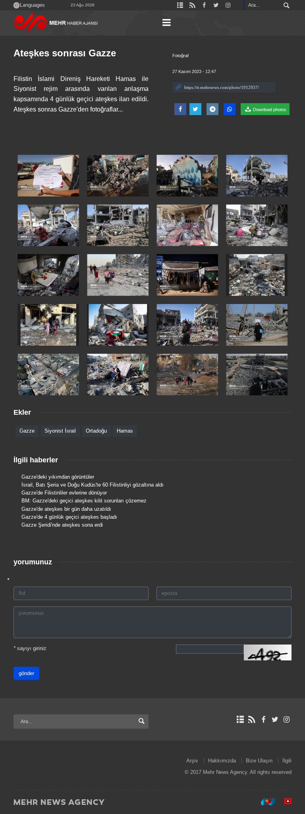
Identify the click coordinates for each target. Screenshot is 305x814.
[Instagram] (286, 720)
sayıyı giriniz (30, 648)
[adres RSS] (252, 720)
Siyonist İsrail (60, 431)
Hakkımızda (222, 761)
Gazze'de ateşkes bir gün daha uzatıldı (66, 509)
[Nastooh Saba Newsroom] (264, 801)
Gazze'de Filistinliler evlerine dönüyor (64, 493)
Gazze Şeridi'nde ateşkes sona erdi (62, 525)
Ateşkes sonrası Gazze (65, 53)
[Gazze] (48, 175)
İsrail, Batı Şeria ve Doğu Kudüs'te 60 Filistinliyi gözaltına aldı (92, 485)
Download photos (269, 109)
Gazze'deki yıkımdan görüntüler (57, 477)
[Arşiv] (240, 720)
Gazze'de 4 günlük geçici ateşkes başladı (69, 517)
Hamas (125, 431)
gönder (26, 673)
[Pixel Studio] (283, 801)
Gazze (27, 431)
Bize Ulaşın (259, 761)
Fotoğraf (180, 55)
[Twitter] (275, 720)
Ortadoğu (96, 431)
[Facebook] (263, 720)
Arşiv (192, 761)
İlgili (286, 761)
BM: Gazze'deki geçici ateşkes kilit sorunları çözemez (84, 501)
